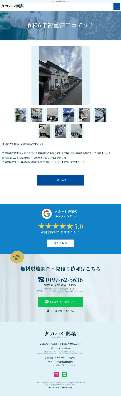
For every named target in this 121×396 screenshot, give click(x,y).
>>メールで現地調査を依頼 (60, 361)
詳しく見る (60, 243)
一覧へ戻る (60, 180)
